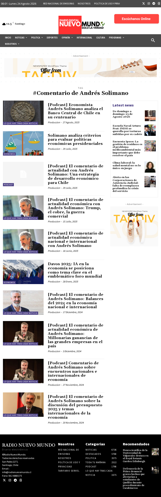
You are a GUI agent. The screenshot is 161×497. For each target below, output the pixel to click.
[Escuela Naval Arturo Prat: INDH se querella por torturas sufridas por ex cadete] (150, 130)
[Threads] (20, 480)
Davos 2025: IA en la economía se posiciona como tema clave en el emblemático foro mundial (75, 270)
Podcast (8, 184)
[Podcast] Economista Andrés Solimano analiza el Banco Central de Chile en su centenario (75, 111)
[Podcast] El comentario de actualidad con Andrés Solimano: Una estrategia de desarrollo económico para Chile (75, 174)
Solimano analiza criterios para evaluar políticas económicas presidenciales (75, 139)
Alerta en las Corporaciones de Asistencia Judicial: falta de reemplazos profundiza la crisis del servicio (126, 184)
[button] (153, 40)
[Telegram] (154, 4)
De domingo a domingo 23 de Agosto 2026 (122, 114)
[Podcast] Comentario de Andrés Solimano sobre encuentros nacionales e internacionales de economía (73, 371)
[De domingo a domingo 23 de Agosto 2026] (150, 115)
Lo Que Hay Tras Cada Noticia (20, 123)
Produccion (54, 122)
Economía (9, 154)
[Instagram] (149, 4)
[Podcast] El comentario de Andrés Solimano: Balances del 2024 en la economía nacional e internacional (75, 300)
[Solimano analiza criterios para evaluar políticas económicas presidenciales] (23, 143)
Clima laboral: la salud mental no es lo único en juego (127, 165)
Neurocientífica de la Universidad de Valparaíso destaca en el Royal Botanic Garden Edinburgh (135, 456)
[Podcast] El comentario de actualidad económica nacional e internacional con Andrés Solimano (75, 239)
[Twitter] (144, 4)
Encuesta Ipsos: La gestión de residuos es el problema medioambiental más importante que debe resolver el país (127, 148)
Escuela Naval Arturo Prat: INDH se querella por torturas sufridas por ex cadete (127, 130)
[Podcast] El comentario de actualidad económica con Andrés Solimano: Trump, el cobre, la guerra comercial (75, 208)
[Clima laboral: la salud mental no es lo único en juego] (150, 167)
